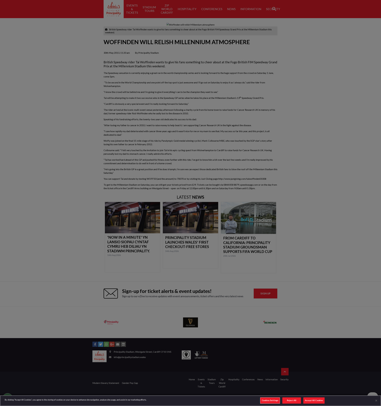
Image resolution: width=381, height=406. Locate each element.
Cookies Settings (270, 400)
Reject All (291, 400)
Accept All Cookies (314, 400)
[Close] (376, 400)
